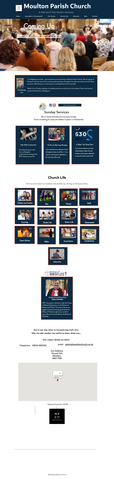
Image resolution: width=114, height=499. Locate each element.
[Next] (104, 45)
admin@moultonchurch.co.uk (79, 344)
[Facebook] (50, 105)
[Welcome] (55, 66)
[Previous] (10, 45)
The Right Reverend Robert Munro (57, 297)
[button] (52, 16)
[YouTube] (54, 105)
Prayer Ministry (25, 240)
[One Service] (58, 66)
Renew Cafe (69, 222)
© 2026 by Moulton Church (57, 474)
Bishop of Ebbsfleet (57, 299)
